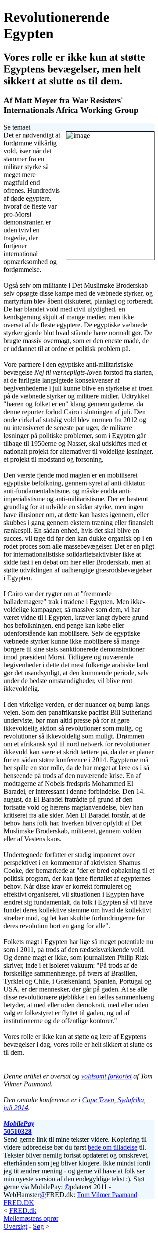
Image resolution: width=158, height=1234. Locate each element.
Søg (38, 1226)
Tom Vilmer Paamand (107, 1194)
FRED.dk (22, 1210)
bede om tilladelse (112, 1147)
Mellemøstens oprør (31, 1218)
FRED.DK (19, 1202)
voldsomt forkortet (106, 1076)
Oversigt (15, 1226)
